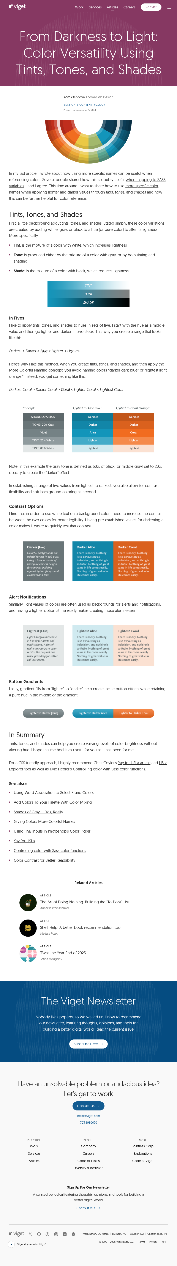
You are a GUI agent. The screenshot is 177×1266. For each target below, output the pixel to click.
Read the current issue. (115, 1029)
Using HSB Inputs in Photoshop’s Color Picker (52, 831)
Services (95, 7)
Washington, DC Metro (95, 1234)
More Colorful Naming (28, 370)
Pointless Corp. (143, 1146)
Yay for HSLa (24, 840)
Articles (112, 7)
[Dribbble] (47, 1234)
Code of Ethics (88, 1161)
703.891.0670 (88, 1122)
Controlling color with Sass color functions (109, 769)
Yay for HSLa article (134, 762)
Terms (141, 1241)
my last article (24, 173)
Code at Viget (142, 1161)
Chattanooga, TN (157, 1234)
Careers (129, 7)
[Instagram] (56, 1234)
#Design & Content (77, 104)
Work (79, 7)
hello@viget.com (88, 1116)
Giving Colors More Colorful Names (44, 821)
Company (88, 1146)
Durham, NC (119, 1234)
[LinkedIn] (64, 1234)
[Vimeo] (73, 1234)
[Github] (38, 1234)
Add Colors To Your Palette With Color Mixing (53, 802)
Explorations (143, 1153)
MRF (164, 1241)
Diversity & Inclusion (88, 1168)
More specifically (23, 235)
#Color (99, 104)
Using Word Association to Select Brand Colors (54, 792)
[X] (30, 1234)
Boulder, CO (137, 1234)
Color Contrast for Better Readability (44, 860)
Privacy (153, 1241)
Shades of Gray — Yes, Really (38, 811)
